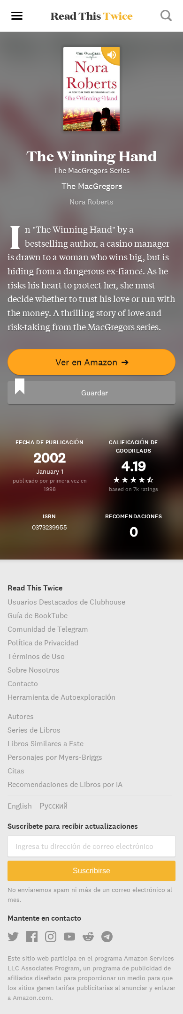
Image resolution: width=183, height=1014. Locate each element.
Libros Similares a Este (46, 743)
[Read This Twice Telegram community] (107, 936)
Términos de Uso (36, 656)
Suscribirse (91, 871)
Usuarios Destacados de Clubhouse (66, 601)
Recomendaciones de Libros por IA (65, 784)
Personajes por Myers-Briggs (55, 757)
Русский (53, 805)
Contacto (23, 683)
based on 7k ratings (133, 488)
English (20, 805)
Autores (21, 716)
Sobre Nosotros (34, 669)
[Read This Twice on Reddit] (88, 936)
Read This (92, 15)
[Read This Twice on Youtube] (69, 936)
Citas (16, 770)
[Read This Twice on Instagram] (50, 936)
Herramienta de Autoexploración (61, 697)
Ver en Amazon (92, 362)
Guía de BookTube (38, 615)
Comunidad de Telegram (48, 629)
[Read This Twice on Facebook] (32, 936)
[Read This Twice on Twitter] (13, 936)
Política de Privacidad (43, 642)
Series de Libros (34, 729)
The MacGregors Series (91, 170)
